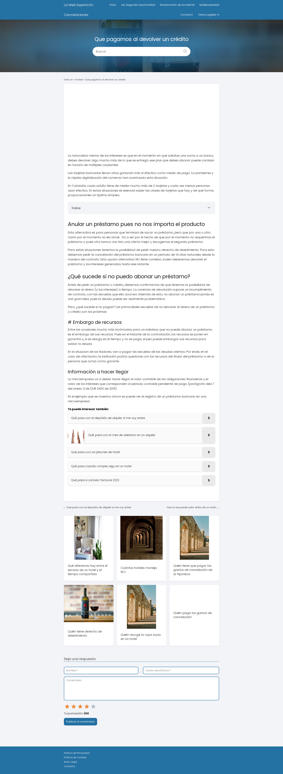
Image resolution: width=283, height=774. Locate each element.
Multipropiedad (209, 5)
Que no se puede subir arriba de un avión (192, 507)
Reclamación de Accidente (177, 5)
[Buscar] (184, 50)
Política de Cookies (75, 757)
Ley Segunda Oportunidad (138, 5)
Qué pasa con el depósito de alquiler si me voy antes (98, 507)
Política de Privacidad (76, 753)
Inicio (113, 5)
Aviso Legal (70, 762)
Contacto (186, 15)
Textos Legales (207, 15)
